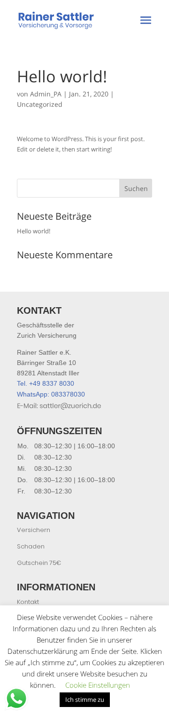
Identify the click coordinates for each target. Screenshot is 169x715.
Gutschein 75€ (39, 562)
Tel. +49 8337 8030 (45, 383)
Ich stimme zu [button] (84, 699)
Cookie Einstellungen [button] (97, 685)
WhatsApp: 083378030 (51, 394)
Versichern (33, 529)
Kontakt (28, 601)
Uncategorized (39, 104)
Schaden (31, 546)
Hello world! (33, 231)
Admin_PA (45, 93)
